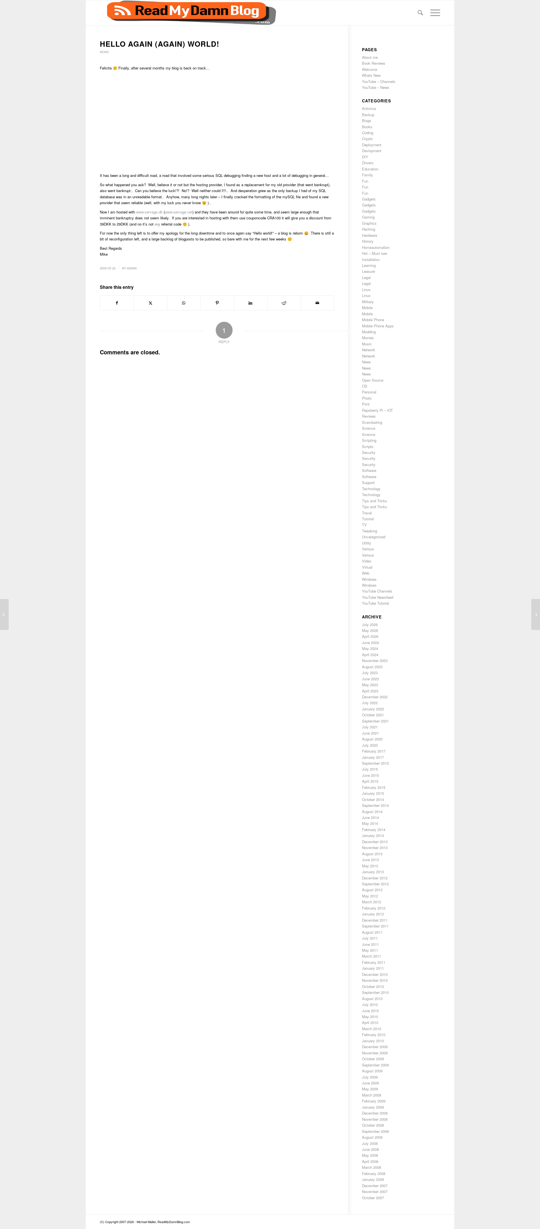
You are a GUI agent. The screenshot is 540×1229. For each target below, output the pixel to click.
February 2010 (373, 1034)
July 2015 (370, 769)
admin (132, 268)
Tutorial (368, 518)
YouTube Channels (377, 591)
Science (368, 428)
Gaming (368, 217)
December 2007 (375, 1185)
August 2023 (372, 666)
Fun (365, 181)
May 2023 (370, 684)
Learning (369, 265)
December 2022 (375, 696)
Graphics (369, 223)
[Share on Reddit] (284, 303)
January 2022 (373, 709)
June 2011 (370, 944)
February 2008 (373, 1173)
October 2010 (373, 986)
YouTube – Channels (378, 81)
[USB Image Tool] (4, 614)
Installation (371, 259)
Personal (369, 392)
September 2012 (375, 883)
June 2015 (370, 775)
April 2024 (370, 654)
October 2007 (373, 1197)
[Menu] (433, 12)
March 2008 (371, 1167)
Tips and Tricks (374, 500)
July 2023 (370, 672)
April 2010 (370, 1022)
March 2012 (371, 901)
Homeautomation (376, 247)
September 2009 (375, 1065)
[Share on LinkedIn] (250, 303)
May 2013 (370, 865)
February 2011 (373, 962)
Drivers (368, 162)
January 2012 (373, 914)
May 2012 (370, 896)
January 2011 (373, 968)
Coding (367, 132)
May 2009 (370, 1088)
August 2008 (372, 1137)
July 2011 (370, 938)
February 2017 (373, 751)
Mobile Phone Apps (378, 325)
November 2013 (375, 847)
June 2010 (370, 1010)
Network (368, 349)
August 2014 (372, 811)
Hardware (369, 235)
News (104, 52)
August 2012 (372, 889)
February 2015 (373, 787)
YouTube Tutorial (375, 603)
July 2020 (370, 745)
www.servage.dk (149, 212)
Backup (368, 114)
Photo (367, 398)
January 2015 (373, 793)
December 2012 (375, 878)
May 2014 (370, 823)
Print (366, 404)
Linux (366, 289)
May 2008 (370, 1155)
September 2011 (375, 926)
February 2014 (373, 829)
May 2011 (370, 950)
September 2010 (375, 992)
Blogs (366, 120)
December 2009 (375, 1046)
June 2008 (370, 1149)
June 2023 (370, 678)
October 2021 (373, 714)
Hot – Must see (374, 253)
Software (369, 470)
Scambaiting (372, 422)
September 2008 (375, 1131)
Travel (367, 513)
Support (368, 482)
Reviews (369, 416)
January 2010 (373, 1040)
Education (370, 169)
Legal (366, 277)
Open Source (372, 380)
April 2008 (370, 1161)
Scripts (368, 446)
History (368, 241)
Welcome (369, 69)
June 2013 (370, 859)
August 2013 (372, 853)
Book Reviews (373, 63)
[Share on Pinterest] (217, 303)
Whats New (371, 75)
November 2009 (375, 1052)
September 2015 (375, 763)
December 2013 (375, 841)
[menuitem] (420, 12)
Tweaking (369, 531)
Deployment (371, 144)
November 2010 (375, 980)
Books (367, 126)
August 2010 (372, 998)
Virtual (367, 567)
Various (368, 549)
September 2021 (375, 721)
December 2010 (375, 974)
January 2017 (373, 757)
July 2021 (370, 727)
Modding (369, 331)
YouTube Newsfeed (377, 597)
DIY (365, 156)
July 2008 (370, 1143)
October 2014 (373, 799)
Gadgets (369, 199)
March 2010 (371, 1028)
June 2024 (370, 642)
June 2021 (370, 733)
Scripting (369, 440)
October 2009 (373, 1058)
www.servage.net (178, 212)
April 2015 (370, 781)
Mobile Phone (373, 319)
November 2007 (375, 1191)
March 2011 (371, 956)
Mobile (367, 307)
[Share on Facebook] (117, 303)
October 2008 (373, 1125)
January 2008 (373, 1179)
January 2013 (373, 871)
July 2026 (370, 624)
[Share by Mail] (317, 303)
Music (367, 343)
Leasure (368, 271)
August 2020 (372, 739)
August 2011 (372, 932)
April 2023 (370, 691)
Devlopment (371, 150)
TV (364, 524)
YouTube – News (375, 87)
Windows (369, 579)
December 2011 (375, 920)
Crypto (367, 138)
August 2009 (372, 1070)
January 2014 (373, 835)
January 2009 (373, 1107)
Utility (366, 543)
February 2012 (373, 908)
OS (364, 386)
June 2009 (370, 1083)
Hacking (368, 229)
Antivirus (369, 108)
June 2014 (370, 817)
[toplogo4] (188, 12)
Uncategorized (373, 536)
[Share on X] (150, 303)
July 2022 (370, 702)
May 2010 (370, 1016)
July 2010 (370, 1004)
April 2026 (370, 636)
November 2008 (375, 1119)
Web (365, 573)
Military (368, 301)
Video (366, 561)
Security (368, 452)
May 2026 (370, 630)
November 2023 (375, 660)
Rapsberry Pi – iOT (377, 410)
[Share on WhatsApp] (184, 303)
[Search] (420, 12)
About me (370, 57)
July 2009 (370, 1077)
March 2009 (371, 1095)
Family (367, 174)
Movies (368, 337)
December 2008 (375, 1113)
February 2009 (373, 1101)
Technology (371, 488)
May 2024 (370, 648)
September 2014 (375, 805)
